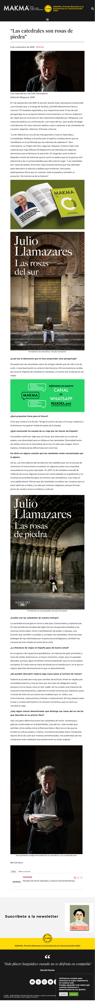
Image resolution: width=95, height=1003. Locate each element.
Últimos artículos (24, 871)
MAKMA (40, 47)
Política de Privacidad (12, 997)
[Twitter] (78, 877)
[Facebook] (75, 877)
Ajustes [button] (63, 994)
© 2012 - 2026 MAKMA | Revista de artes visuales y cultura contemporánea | (31, 995)
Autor (13, 871)
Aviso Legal (25, 997)
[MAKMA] (17, 882)
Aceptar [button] (74, 994)
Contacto (34, 997)
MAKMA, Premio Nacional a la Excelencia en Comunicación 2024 (68, 8)
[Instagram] (81, 877)
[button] (92, 8)
